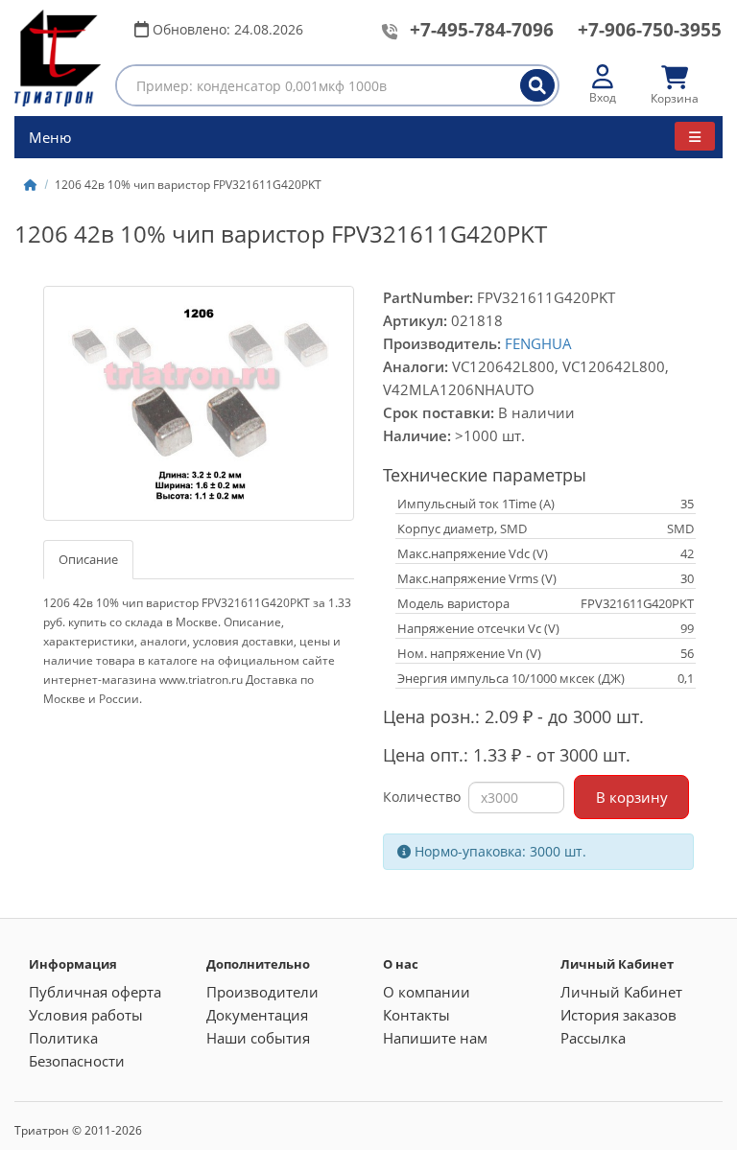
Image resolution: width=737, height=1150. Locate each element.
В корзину (632, 797)
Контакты (416, 1014)
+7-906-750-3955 (650, 29)
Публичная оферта (95, 991)
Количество (422, 796)
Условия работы (86, 1014)
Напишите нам (435, 1037)
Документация (257, 1014)
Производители (262, 991)
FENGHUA (538, 343)
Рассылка (593, 1037)
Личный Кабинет (621, 991)
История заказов (618, 1014)
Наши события (258, 1037)
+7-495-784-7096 (482, 29)
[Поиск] (537, 85)
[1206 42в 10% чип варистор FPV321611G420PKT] (198, 404)
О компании (426, 991)
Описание (88, 559)
